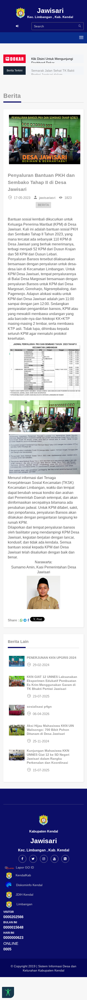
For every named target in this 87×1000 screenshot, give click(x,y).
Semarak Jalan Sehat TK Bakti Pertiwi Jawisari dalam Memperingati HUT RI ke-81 (52, 74)
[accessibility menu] (8, 992)
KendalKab (22, 875)
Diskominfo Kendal (27, 885)
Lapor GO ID (25, 867)
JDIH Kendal (23, 895)
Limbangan (22, 904)
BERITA (43, 205)
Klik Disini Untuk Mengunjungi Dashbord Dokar (52, 61)
